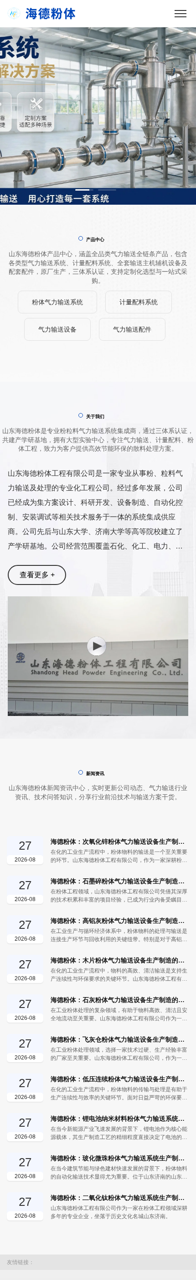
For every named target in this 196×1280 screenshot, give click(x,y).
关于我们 (95, 909)
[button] (84, 190)
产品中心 (95, 239)
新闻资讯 (95, 1266)
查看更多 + (37, 1068)
